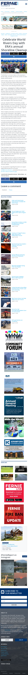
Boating (3, 33)
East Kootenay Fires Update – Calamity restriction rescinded (19, 245)
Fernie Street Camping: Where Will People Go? (18, 277)
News (6, 34)
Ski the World (3, 655)
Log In (7, 640)
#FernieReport (4, 646)
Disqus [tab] (10, 190)
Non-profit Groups (12, 34)
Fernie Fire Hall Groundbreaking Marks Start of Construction (19, 310)
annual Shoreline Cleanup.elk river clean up (9, 174)
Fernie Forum (4, 650)
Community (7, 33)
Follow (24, 556)
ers (25, 174)
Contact (23, 673)
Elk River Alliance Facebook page (9, 171)
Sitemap (11, 673)
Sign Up (21, 640)
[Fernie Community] (10, 3)
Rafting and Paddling (21, 34)
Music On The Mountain (8, 544)
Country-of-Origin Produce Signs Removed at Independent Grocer (18, 234)
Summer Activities (14, 36)
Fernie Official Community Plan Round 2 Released (18, 255)
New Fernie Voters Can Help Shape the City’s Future (19, 299)
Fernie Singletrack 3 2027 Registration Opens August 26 (19, 212)
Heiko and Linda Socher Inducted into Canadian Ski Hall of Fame (18, 202)
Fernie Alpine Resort (12, 546)
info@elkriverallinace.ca (6, 170)
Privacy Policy (17, 673)
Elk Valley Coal (4, 648)
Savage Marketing (4, 653)
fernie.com (7, 630)
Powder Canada (4, 652)
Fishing (20, 33)
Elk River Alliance (14, 33)
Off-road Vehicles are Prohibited (17, 320)
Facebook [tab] (4, 190)
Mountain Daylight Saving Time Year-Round (18, 266)
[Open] (7, 566)
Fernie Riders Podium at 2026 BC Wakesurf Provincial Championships (19, 223)
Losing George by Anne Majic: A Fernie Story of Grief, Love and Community (19, 289)
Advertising (5, 673)
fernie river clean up (5, 175)
